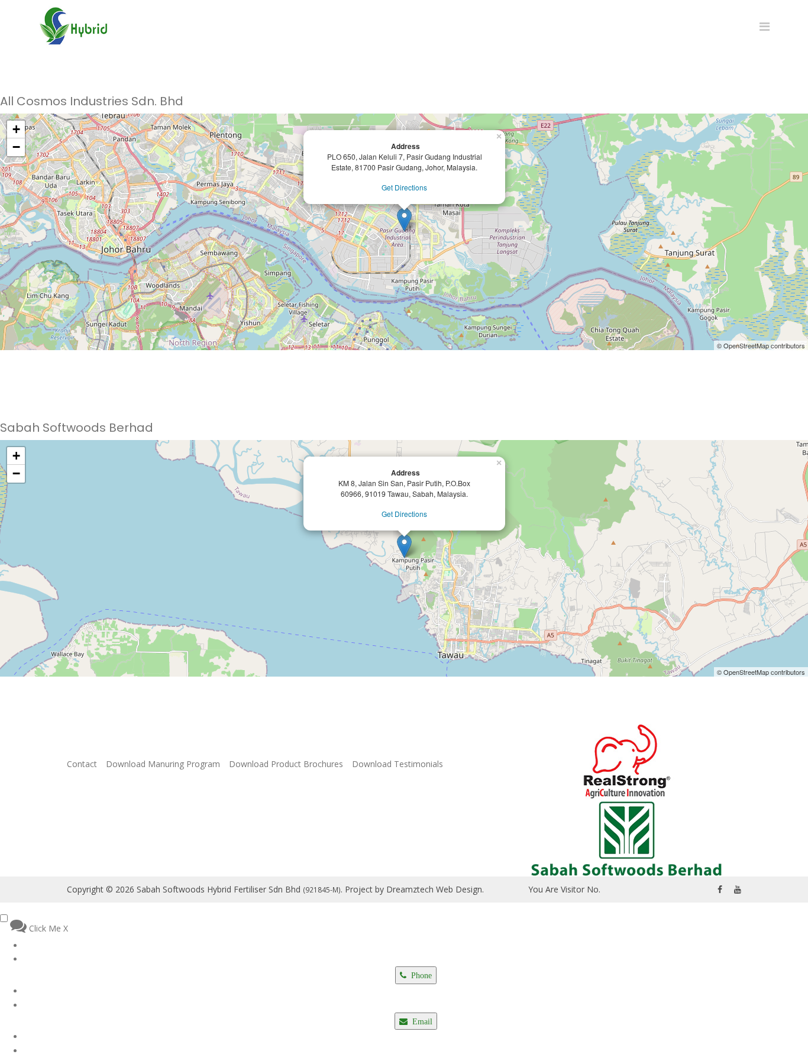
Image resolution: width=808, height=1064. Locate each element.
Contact (82, 764)
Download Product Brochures (286, 764)
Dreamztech (410, 889)
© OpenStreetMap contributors (761, 345)
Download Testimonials (397, 764)
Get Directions (404, 187)
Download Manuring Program (163, 764)
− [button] (16, 147)
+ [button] (16, 129)
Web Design (459, 889)
